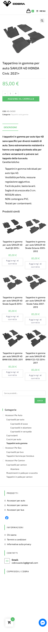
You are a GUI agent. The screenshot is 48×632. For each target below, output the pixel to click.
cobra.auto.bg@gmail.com (25, 562)
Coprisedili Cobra (18, 571)
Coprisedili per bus (15, 452)
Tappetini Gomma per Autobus (20, 456)
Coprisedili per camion (16, 464)
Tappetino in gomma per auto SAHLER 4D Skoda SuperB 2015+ (13, 300)
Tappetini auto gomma (19, 114)
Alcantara (14, 469)
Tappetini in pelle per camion (19, 477)
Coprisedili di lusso (19, 424)
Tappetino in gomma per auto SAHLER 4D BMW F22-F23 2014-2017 (35, 358)
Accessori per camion (15, 460)
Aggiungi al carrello (21, 99)
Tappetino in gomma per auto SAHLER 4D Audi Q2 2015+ (12, 244)
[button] (42, 20)
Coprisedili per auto (15, 419)
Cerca (40, 401)
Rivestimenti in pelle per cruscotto (22, 473)
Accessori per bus (13, 447)
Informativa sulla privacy (19, 544)
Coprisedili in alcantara (20, 427)
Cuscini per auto (13, 439)
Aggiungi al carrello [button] (12, 262)
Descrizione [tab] (10, 127)
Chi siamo (11, 534)
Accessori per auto (13, 415)
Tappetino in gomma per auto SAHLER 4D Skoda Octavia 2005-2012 (35, 246)
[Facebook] (7, 518)
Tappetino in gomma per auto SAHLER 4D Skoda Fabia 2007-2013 (35, 302)
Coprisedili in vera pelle (21, 431)
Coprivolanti (12, 435)
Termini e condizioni (16, 539)
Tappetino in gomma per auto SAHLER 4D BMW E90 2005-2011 (12, 356)
